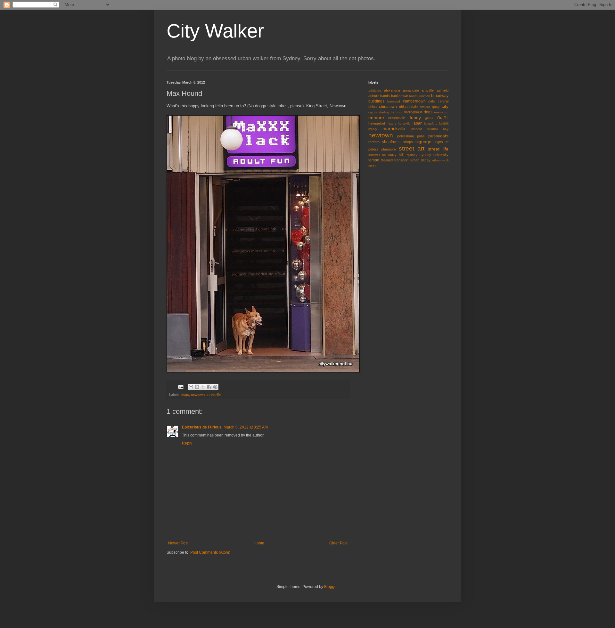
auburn (373, 96)
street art (412, 148)
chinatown (388, 106)
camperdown (414, 101)
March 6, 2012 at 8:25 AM (246, 427)
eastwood (441, 112)
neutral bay (437, 129)
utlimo (436, 160)
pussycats (438, 135)
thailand (387, 160)
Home (259, 543)
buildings (376, 101)
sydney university (434, 155)
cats (431, 101)
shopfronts (391, 142)
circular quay (429, 107)
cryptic (373, 112)
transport (401, 160)
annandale (411, 90)
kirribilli (443, 123)
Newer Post (178, 543)
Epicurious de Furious (202, 427)
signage (423, 141)
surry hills (396, 155)
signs (439, 142)
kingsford (431, 123)
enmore (376, 117)
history (391, 123)
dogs (185, 394)
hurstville (404, 123)
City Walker (215, 31)
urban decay (420, 160)
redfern (374, 142)
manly (372, 129)
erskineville (397, 118)
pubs (421, 136)
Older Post (338, 543)
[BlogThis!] (197, 387)
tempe (373, 160)
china (372, 107)
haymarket (376, 123)
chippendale (408, 107)
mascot (416, 129)
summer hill (377, 155)
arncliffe (428, 90)
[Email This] (191, 387)
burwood (393, 101)
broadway (439, 96)
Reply (187, 443)
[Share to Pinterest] (215, 387)
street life (214, 394)
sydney (412, 155)
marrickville (393, 128)
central (443, 101)
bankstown (399, 96)
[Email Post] (180, 386)
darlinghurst (413, 112)
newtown (198, 394)
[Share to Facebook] (209, 387)
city (445, 106)
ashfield (442, 90)
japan (417, 123)
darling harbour (390, 112)
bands (385, 96)
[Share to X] (203, 387)
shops (408, 142)
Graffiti (442, 118)
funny (415, 117)
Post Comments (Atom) (210, 552)
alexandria (392, 90)
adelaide (374, 90)
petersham (405, 136)
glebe (429, 118)
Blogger (331, 586)
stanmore (388, 149)
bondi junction (419, 96)
